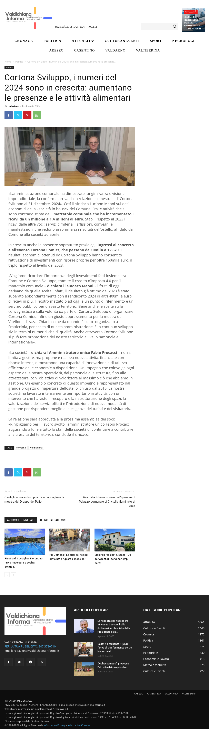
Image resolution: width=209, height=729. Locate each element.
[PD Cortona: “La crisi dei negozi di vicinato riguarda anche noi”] (69, 540)
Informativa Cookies (79, 725)
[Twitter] (18, 115)
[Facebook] (8, 115)
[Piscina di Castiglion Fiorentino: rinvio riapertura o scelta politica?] (24, 542)
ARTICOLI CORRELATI (20, 520)
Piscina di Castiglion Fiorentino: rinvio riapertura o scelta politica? (23, 562)
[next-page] (13, 574)
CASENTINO (154, 693)
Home (7, 61)
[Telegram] (31, 662)
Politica (19, 61)
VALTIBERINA (188, 693)
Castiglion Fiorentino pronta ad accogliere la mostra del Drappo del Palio (34, 499)
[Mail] (20, 662)
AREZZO (138, 693)
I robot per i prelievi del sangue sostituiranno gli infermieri (192, 23)
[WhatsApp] (37, 115)
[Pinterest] (27, 115)
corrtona (21, 447)
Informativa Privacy (55, 725)
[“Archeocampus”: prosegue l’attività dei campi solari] (84, 669)
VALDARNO (171, 693)
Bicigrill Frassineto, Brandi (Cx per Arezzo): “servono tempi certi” (112, 559)
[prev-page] (7, 574)
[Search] (174, 26)
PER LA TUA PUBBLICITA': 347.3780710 (30, 646)
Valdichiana (36, 447)
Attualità (190, 12)
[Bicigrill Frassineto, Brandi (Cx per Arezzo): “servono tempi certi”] (114, 540)
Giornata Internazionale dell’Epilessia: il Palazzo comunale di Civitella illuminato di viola (107, 501)
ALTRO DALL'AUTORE (53, 520)
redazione (13, 105)
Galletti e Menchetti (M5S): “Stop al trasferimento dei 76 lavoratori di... (115, 648)
